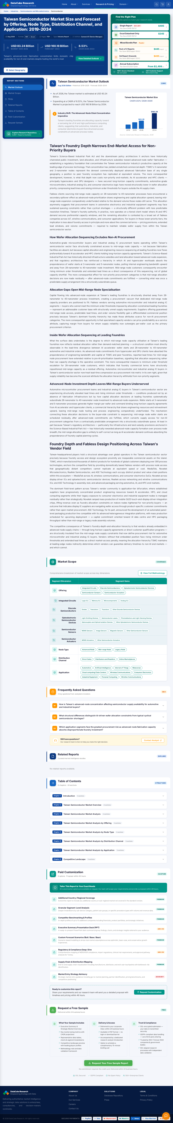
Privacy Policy (146, 1100)
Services (86, 4)
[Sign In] (168, 4)
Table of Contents (16, 111)
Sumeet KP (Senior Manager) (91, 37)
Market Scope (14, 93)
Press (106, 1100)
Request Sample (15, 123)
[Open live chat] (166, 1116)
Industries (14, 11)
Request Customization (151, 992)
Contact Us (74, 1108)
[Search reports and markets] (156, 4)
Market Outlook (15, 87)
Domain (122, 4)
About (73, 4)
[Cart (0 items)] (162, 4)
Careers (72, 1104)
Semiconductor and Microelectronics (34, 11)
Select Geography (17, 70)
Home (64, 4)
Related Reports (15, 105)
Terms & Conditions (148, 1095)
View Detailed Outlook (88, 58)
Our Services (74, 1100)
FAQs (10, 99)
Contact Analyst (151, 740)
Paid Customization (16, 117)
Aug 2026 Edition (64, 85)
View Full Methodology (154, 573)
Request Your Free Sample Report (110, 1063)
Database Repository (113, 1095)
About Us (73, 1095)
